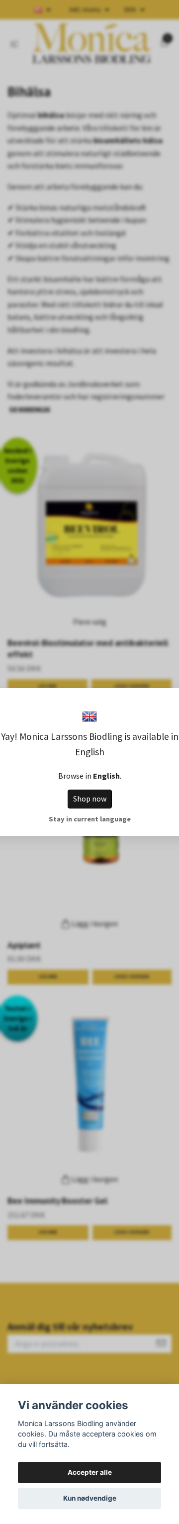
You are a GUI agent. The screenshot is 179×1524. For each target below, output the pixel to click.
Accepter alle (90, 1472)
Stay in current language (90, 818)
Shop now (89, 799)
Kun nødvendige (89, 1498)
